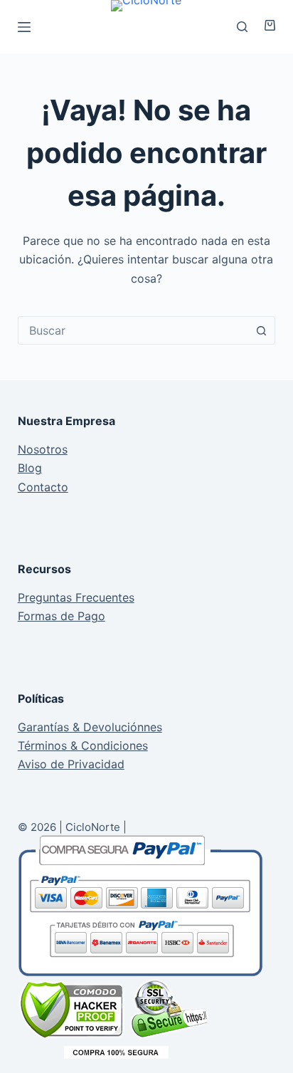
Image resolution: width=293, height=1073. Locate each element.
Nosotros (43, 449)
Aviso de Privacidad (71, 764)
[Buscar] (242, 26)
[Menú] (24, 27)
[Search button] (261, 330)
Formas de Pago (61, 616)
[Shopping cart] (265, 25)
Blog (30, 468)
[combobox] (133, 330)
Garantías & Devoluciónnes (90, 727)
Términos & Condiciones (83, 745)
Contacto (43, 487)
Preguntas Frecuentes (76, 597)
